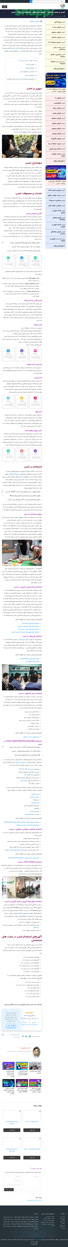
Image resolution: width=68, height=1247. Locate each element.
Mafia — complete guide (32, 1121)
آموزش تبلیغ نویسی (50, 1216)
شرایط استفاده (37, 1239)
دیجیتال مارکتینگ (34, 21)
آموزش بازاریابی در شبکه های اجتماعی (48, 1224)
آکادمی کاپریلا (15, 48)
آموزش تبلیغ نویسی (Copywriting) (29, 659)
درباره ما (63, 1228)
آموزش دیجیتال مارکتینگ (49, 1218)
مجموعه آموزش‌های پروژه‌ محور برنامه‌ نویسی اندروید (25, 632)
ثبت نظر (10, 1026)
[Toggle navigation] (4, 6)
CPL (23, 769)
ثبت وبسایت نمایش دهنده (62, 1226)
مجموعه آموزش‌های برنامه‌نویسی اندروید (28, 626)
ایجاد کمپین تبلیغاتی (62, 1219)
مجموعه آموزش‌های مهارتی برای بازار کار (28, 629)
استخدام (39, 1200)
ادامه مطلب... (32, 1130)
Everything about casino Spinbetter (12, 1122)
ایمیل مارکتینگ (35, 794)
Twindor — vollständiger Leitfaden (32, 1149)
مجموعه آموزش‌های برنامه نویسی (30, 623)
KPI (25, 775)
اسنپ (35, 1200)
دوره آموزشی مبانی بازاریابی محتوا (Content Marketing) (23, 858)
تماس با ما (62, 1216)
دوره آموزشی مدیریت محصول (31, 737)
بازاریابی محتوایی (34, 797)
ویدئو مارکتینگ (35, 803)
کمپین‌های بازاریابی (29, 814)
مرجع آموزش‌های (58, 62)
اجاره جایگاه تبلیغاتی (62, 1222)
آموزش (59, 22)
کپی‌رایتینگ (22, 639)
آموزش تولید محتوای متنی (32, 662)
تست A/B (36, 928)
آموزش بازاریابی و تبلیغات (48, 1220)
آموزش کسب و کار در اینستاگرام (47, 1222)
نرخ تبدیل (30, 769)
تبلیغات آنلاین (23, 781)
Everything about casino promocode (12, 1150)
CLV (32, 775)
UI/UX (20, 913)
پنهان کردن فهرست (23, 60)
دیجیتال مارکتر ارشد (20, 762)
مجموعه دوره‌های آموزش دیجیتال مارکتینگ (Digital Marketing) (21, 822)
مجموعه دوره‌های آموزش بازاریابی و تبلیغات (27, 825)
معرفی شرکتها (30, 1200)
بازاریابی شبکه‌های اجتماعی (17, 850)
